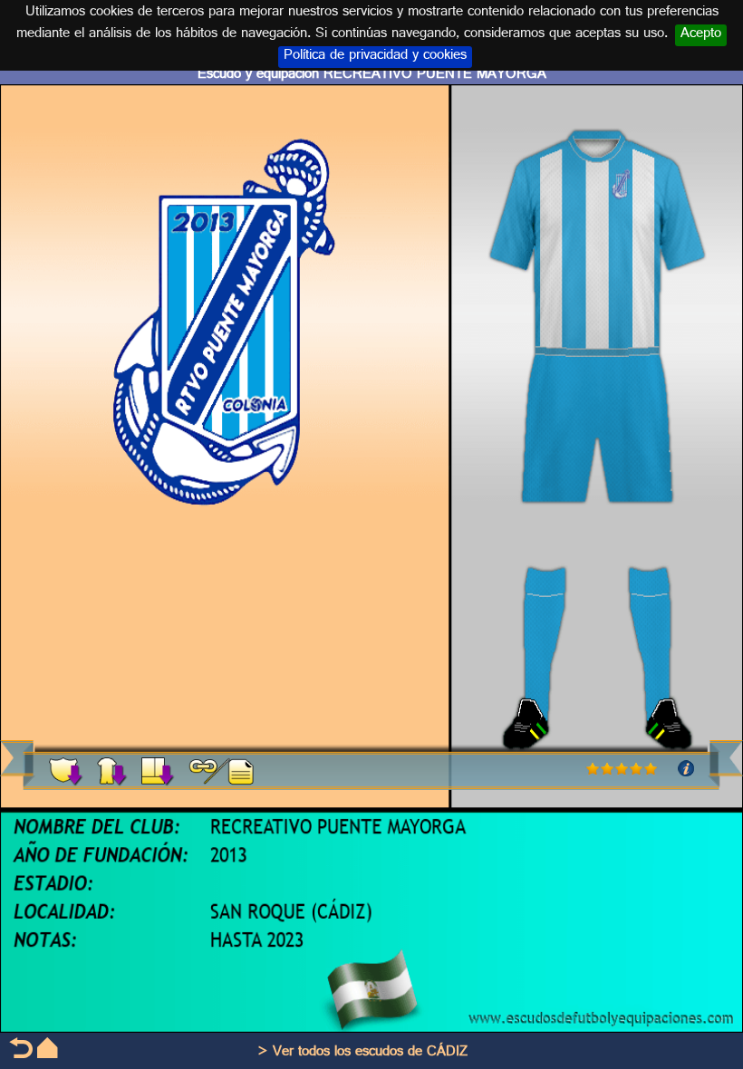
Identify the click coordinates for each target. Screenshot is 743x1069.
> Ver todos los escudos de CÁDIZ (362, 1053)
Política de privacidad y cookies (375, 57)
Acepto (700, 35)
